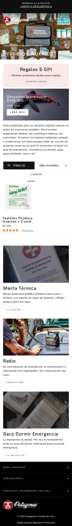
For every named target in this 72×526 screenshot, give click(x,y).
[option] (36, 5)
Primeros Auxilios (20, 45)
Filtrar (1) (19, 165)
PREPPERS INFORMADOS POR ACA (27, 491)
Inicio (6, 45)
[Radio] (36, 337)
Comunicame (15, 382)
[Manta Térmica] (36, 264)
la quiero (13, 310)
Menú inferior (14, 467)
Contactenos (13, 478)
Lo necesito (15, 455)
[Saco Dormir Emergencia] (36, 410)
